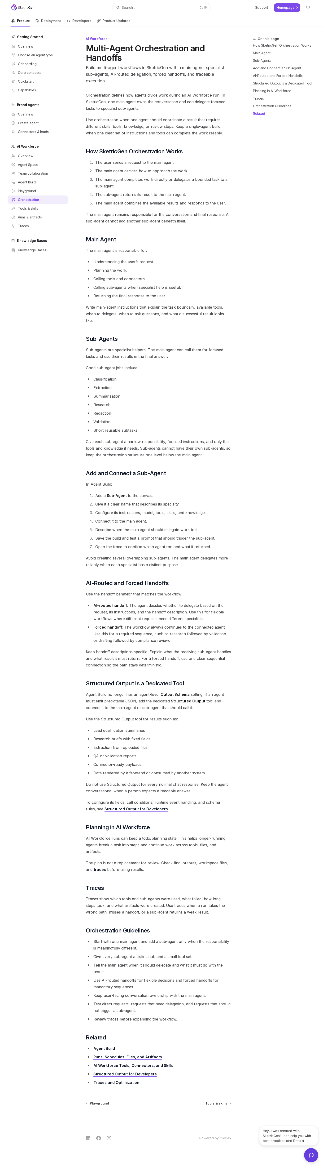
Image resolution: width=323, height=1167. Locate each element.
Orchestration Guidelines (272, 106)
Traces (258, 98)
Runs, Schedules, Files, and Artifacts (127, 1057)
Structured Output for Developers (136, 809)
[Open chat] (311, 1155)
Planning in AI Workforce (272, 91)
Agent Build (104, 1048)
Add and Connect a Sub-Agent (277, 68)
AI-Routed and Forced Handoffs (278, 76)
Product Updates (116, 21)
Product (23, 21)
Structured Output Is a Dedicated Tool (282, 83)
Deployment (51, 21)
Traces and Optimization (116, 1082)
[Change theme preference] (308, 7)
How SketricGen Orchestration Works (282, 45)
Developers (81, 21)
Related (259, 113)
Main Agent (262, 53)
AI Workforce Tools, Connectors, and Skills (133, 1065)
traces (100, 869)
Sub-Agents (262, 60)
